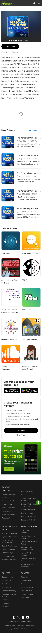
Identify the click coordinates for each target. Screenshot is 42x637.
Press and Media (27, 587)
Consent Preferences (26, 625)
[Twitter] (18, 617)
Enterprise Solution (9, 501)
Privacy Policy (13, 621)
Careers (24, 584)
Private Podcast (8, 504)
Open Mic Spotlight (9, 339)
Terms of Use (10, 625)
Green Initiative (26, 591)
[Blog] (23, 617)
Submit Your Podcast (9, 546)
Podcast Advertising (9, 533)
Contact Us (25, 597)
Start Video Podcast (28, 495)
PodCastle (5, 253)
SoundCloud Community (6, 367)
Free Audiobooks (8, 556)
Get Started (21, 431)
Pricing (4, 497)
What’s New (6, 580)
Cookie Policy (26, 621)
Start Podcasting (27, 491)
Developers (6, 606)
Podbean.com (29, 629)
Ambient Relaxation (9, 559)
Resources (6, 603)
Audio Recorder (8, 511)
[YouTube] (27, 617)
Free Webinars (7, 584)
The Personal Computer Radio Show (18, 40)
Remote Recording (9, 514)
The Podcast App (8, 508)
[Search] (34, 3)
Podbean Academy (9, 591)
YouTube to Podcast (28, 516)
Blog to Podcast (27, 513)
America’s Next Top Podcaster (9, 281)
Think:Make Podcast (30, 253)
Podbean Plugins (8, 553)
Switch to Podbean (9, 549)
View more (29, 98)
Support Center (7, 577)
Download (10, 46)
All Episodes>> (35, 130)
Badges (5, 600)
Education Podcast (28, 520)
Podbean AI (6, 518)
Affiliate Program (27, 594)
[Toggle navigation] (39, 3)
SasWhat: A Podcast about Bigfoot (30, 367)
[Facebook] (14, 617)
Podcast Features (8, 494)
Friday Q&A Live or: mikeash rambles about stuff (10, 311)
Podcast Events (7, 587)
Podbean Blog (26, 580)
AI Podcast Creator (28, 510)
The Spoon (26, 310)
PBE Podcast (27, 280)
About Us (24, 577)
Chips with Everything (30, 339)
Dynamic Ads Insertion (10, 537)
